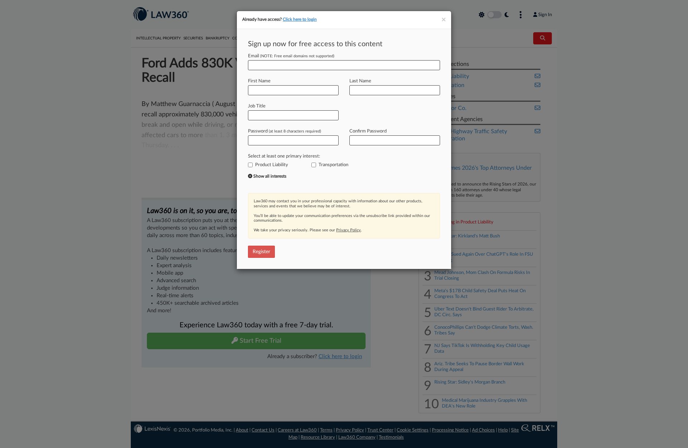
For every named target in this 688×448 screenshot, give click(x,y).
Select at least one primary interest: (284, 156)
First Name (259, 81)
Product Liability (271, 165)
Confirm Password (368, 131)
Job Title (257, 106)
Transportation (333, 165)
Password (284, 131)
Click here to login (300, 19)
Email (291, 56)
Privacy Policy (348, 230)
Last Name (360, 81)
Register (261, 251)
